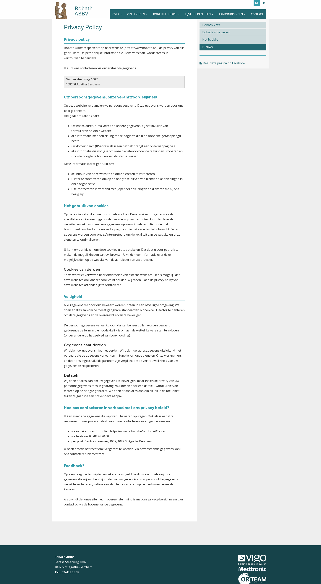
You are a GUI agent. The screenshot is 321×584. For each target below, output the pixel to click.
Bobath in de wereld (216, 32)
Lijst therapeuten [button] (198, 14)
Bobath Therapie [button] (165, 14)
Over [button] (116, 14)
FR (263, 3)
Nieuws (207, 47)
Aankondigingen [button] (231, 14)
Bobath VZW (211, 25)
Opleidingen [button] (136, 14)
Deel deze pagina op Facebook (223, 63)
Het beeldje (210, 39)
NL (257, 3)
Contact (257, 14)
